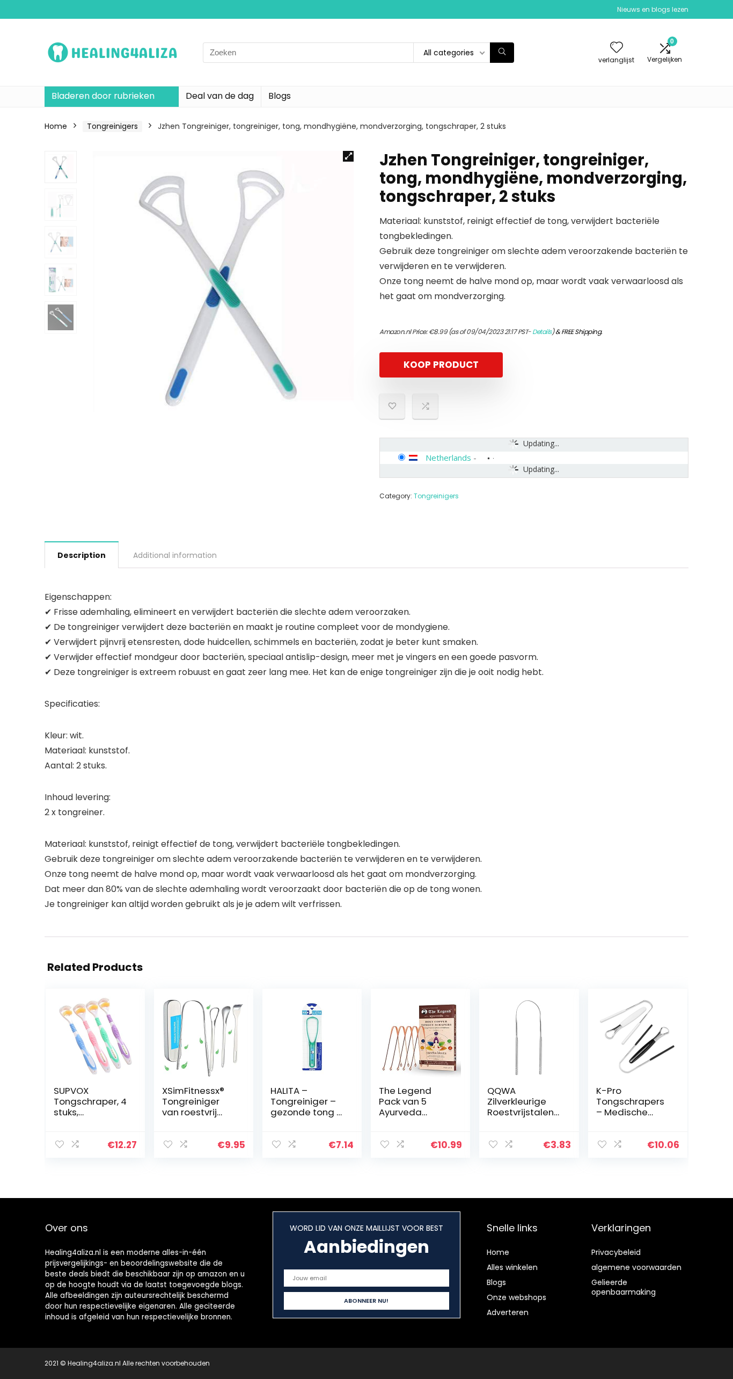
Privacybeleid (616, 1252)
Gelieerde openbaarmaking (623, 1287)
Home (56, 126)
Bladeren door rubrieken (103, 96)
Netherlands (448, 457)
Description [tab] (81, 555)
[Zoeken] (502, 52)
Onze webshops (516, 1297)
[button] (348, 156)
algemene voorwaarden (636, 1267)
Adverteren (508, 1312)
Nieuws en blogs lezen (652, 9)
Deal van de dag (220, 96)
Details (542, 331)
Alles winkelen (512, 1267)
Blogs (279, 96)
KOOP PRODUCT (441, 364)
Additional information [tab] (175, 555)
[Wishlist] (616, 48)
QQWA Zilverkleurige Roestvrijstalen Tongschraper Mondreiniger (520, 1112)
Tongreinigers (112, 126)
